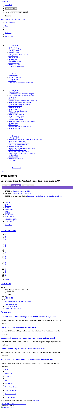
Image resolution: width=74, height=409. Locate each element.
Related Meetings (28, 185)
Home (6, 26)
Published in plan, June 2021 (22, 193)
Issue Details (6, 185)
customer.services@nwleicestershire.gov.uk (18, 301)
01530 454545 (9, 298)
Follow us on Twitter (11, 305)
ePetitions (8, 207)
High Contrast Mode (10, 8)
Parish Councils (9, 216)
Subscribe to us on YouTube (13, 308)
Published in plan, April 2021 (22, 191)
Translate (8, 16)
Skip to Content (5, 1)
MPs (6, 223)
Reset (19, 12)
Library (7, 211)
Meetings (7, 213)
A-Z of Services (9, 36)
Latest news (6, 312)
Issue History (16, 185)
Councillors (8, 221)
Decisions (8, 206)
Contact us (6, 283)
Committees (8, 204)
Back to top (8, 373)
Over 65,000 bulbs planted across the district (18, 327)
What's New (8, 225)
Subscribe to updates (11, 219)
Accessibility (8, 5)
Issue (2, 171)
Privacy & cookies (10, 390)
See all (7, 279)
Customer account (10, 394)
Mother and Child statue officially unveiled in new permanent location (28, 359)
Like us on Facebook (11, 306)
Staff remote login (10, 397)
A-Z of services (8, 230)
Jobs (6, 29)
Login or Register (10, 22)
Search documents (10, 218)
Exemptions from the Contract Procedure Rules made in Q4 (45, 196)
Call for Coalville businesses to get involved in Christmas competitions (28, 317)
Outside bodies (9, 214)
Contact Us (8, 33)
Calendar (7, 202)
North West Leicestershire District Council (13, 19)
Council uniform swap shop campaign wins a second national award (28, 338)
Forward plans (9, 209)
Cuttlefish (36, 400)
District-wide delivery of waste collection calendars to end (23, 349)
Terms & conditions (11, 387)
